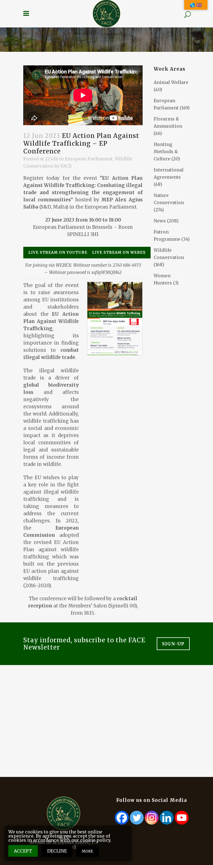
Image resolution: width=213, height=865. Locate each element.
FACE (66, 166)
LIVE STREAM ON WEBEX (119, 252)
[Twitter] (137, 818)
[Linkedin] (167, 818)
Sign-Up (173, 643)
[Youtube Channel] (182, 818)
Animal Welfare (171, 82)
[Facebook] (122, 818)
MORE (87, 851)
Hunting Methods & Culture (166, 151)
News (160, 221)
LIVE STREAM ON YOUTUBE (57, 252)
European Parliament (89, 158)
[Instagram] (152, 818)
